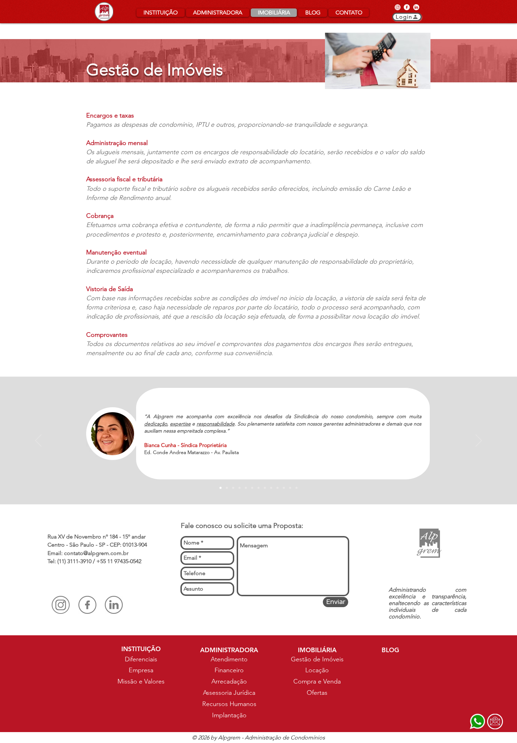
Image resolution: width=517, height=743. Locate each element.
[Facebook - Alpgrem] (407, 7)
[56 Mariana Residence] (252, 488)
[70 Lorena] (277, 488)
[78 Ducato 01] (265, 488)
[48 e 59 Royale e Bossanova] (258, 488)
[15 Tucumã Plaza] (233, 488)
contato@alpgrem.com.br (96, 553)
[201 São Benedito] (271, 488)
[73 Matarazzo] (220, 488)
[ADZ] (290, 488)
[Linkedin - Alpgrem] (416, 7)
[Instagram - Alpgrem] (398, 7)
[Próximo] (478, 441)
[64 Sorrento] (246, 488)
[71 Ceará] (239, 488)
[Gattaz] (296, 488)
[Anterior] (38, 441)
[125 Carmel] (227, 488)
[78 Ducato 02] (284, 488)
